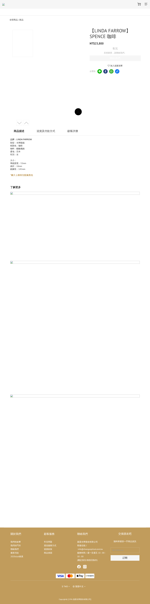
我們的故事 (16, 542)
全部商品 (14, 19)
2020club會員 (17, 556)
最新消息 (15, 552)
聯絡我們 (115, 58)
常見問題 (48, 542)
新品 (21, 19)
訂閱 (125, 557)
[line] (99, 71)
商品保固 (48, 552)
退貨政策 (48, 549)
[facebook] (105, 71)
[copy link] (117, 71)
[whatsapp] (111, 71)
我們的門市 (16, 545)
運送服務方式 (50, 545)
